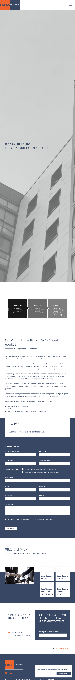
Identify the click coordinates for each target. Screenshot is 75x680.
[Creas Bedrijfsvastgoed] (54, 648)
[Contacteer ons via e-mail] (6, 673)
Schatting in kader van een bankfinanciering (40, 469)
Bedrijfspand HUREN (46, 577)
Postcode (8, 495)
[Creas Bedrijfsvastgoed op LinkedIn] (11, 673)
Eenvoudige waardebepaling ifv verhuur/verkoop (42, 472)
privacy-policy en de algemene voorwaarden (38, 519)
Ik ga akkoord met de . (31, 519)
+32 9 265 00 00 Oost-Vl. (21, 635)
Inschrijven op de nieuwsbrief (49, 632)
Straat (7, 486)
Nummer (42, 486)
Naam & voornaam (12, 451)
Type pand (8, 477)
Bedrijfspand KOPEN (62, 577)
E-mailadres (9, 460)
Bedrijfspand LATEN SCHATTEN (62, 591)
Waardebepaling (64, 648)
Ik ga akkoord (64, 673)
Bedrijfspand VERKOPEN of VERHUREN (47, 591)
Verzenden (11, 528)
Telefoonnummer (45, 460)
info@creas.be (17, 632)
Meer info (63, 669)
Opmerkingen (9, 504)
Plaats (41, 495)
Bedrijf (41, 451)
